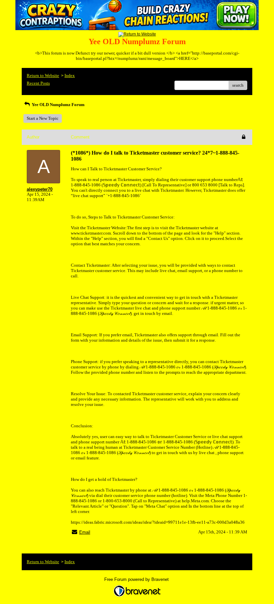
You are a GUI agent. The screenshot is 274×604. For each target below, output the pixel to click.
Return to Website (43, 75)
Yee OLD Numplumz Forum (58, 104)
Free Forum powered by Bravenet (137, 579)
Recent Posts (38, 83)
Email (84, 532)
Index (69, 75)
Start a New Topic (42, 118)
